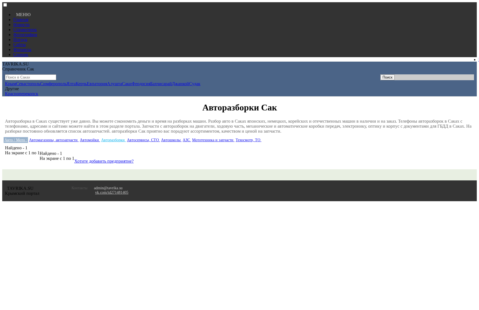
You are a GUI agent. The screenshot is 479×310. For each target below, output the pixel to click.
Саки (127, 83)
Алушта (114, 83)
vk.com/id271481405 (111, 192)
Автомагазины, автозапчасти (54, 140)
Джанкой (180, 83)
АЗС (187, 140)
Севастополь (28, 83)
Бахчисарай (161, 83)
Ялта (71, 83)
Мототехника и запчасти (213, 140)
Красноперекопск (21, 93)
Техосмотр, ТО (248, 140)
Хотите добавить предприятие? (104, 161)
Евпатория (97, 83)
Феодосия (141, 83)
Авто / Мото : (15, 140)
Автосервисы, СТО (143, 140)
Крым (10, 83)
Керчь (81, 83)
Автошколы (171, 140)
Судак (194, 83)
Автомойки (90, 140)
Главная (20, 19)
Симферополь (53, 83)
